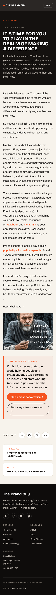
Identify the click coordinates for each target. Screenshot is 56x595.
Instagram (30, 224)
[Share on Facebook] (29, 435)
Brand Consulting (11, 543)
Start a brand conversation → (27, 397)
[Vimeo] (29, 516)
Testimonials (36, 543)
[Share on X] (37, 435)
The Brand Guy (16, 5)
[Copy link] (45, 435)
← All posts (10, 20)
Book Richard (9, 556)
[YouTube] (21, 516)
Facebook (12, 224)
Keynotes (7, 534)
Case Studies (36, 539)
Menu (48, 5)
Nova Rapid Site (19, 588)
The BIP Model (9, 530)
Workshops (8, 539)
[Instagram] (13, 516)
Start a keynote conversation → (27, 409)
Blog (32, 534)
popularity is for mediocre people (22, 250)
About (33, 530)
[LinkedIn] (6, 516)
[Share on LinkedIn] (22, 435)
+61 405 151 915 (10, 568)
